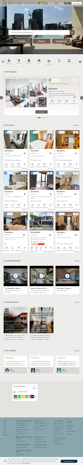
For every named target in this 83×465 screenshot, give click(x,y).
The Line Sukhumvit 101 (40, 425)
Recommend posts (11, 3)
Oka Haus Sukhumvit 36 (22, 425)
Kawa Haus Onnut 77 (39, 429)
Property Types (20, 3)
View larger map (17, 399)
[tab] (36, 117)
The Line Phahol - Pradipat (40, 441)
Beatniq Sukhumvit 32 (21, 433)
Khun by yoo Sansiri (21, 423)
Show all (77, 260)
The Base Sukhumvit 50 (40, 423)
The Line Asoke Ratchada (40, 447)
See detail (41, 112)
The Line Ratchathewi (21, 447)
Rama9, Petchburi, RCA (40, 444)
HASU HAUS (37, 427)
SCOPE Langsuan (20, 441)
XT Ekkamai (19, 431)
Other (33, 3)
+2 (35, 396)
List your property (67, 3)
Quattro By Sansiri (20, 427)
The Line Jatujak (38, 439)
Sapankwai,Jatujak (39, 437)
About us (69, 428)
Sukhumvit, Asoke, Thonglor (24, 421)
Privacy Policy (70, 425)
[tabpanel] (41, 96)
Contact (29, 3)
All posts (76, 125)
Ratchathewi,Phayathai (22, 444)
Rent (5, 425)
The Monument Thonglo (22, 429)
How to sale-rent (71, 431)
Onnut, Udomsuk (38, 421)
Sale (5, 423)
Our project (6, 435)
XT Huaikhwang (20, 454)
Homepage (4, 3)
